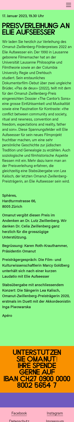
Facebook (19, 414)
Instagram (55, 414)
